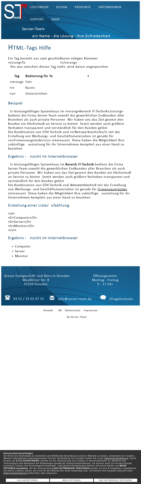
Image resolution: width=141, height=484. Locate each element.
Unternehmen (109, 7)
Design (61, 7)
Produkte (83, 7)
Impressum (91, 310)
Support (37, 19)
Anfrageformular (120, 299)
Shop (55, 19)
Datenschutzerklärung (116, 458)
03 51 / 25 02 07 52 (28, 299)
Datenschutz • (74, 310)
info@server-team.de (75, 299)
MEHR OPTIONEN (71, 480)
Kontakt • (50, 310)
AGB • (60, 310)
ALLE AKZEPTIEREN (27, 480)
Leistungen (39, 7)
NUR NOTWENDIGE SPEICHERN (115, 480)
